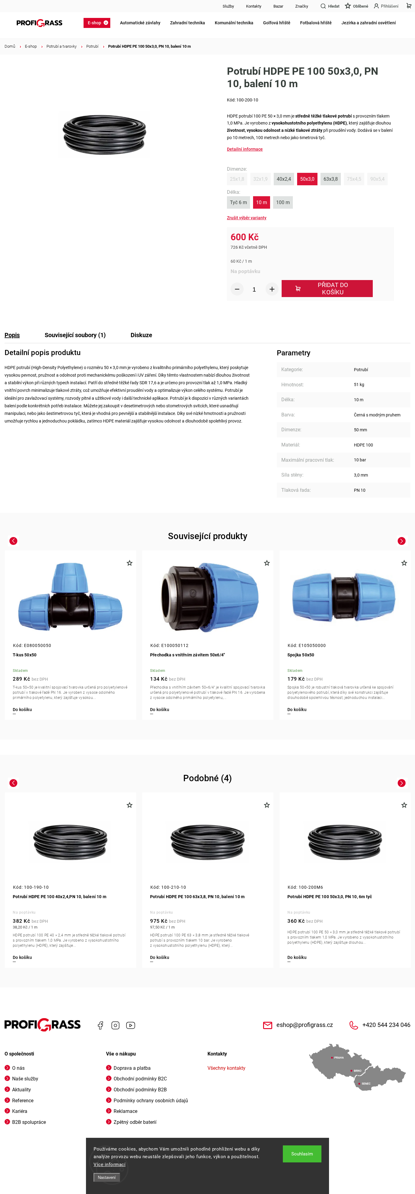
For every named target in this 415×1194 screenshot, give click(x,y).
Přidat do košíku (333, 288)
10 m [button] (261, 202)
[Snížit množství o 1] (237, 289)
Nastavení (107, 1177)
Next (403, 541)
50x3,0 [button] (307, 179)
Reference (22, 1100)
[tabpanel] (70, 635)
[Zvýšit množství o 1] (272, 289)
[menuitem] (99, 23)
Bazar (278, 6)
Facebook (100, 1025)
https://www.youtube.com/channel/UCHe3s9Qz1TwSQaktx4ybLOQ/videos (130, 1025)
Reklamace (125, 1111)
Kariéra (19, 1111)
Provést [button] (246, 218)
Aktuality (21, 1090)
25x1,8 (237, 179)
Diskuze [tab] (141, 335)
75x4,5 (354, 179)
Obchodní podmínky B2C (140, 1079)
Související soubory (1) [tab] (75, 335)
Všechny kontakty (226, 1068)
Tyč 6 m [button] (238, 202)
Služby (228, 6)
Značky (301, 6)
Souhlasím (302, 1154)
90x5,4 (377, 179)
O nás (18, 1068)
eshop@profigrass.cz (304, 1024)
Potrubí (361, 369)
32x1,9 (260, 179)
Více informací (109, 1164)
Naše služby (25, 1079)
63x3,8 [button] (331, 179)
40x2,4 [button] (284, 179)
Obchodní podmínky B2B (140, 1090)
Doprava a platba (132, 1068)
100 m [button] (283, 202)
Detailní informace (245, 149)
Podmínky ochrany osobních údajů (151, 1100)
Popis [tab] (12, 335)
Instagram (115, 1025)
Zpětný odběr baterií (135, 1122)
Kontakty (253, 6)
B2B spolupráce (29, 1122)
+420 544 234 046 (386, 1024)
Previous (14, 541)
